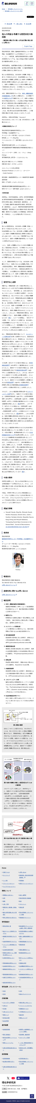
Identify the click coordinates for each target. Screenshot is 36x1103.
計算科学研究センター (8, 958)
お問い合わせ (22, 872)
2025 (20, 991)
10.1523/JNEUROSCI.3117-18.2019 (17, 527)
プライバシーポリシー (8, 883)
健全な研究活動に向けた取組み (10, 913)
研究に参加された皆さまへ (10, 917)
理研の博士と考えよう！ (25, 1002)
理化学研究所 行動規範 (25, 898)
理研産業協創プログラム (25, 941)
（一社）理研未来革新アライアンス (26, 1044)
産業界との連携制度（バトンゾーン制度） (26, 1030)
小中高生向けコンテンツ (25, 1011)
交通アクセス (6, 872)
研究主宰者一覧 (7, 926)
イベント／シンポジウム (25, 1005)
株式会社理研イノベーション (10, 1038)
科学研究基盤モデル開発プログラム (26, 932)
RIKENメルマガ (24, 1078)
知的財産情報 (6, 1029)
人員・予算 (6, 904)
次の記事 (28, 24)
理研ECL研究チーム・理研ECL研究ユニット (10, 954)
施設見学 (21, 1015)
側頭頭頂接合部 (22, 370)
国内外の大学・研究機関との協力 (26, 1049)
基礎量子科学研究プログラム (10, 937)
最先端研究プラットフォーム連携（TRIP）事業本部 (26, 927)
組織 (4, 901)
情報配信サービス (24, 1008)
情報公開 (21, 907)
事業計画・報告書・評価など (10, 908)
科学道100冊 (6, 1018)
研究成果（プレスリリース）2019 (13, 11)
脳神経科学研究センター (9, 539)
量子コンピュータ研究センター (26, 959)
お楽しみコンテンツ (8, 1011)
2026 (4, 991)
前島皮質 (10, 382)
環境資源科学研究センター (10, 974)
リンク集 (5, 880)
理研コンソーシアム (8, 1043)
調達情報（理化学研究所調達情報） (26, 876)
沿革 (4, 898)
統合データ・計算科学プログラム (10, 932)
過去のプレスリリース (25, 994)
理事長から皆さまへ (8, 895)
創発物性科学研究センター (26, 974)
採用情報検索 (6, 1058)
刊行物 (4, 1008)
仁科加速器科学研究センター (26, 978)
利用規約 (21, 880)
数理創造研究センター (25, 953)
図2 (19, 404)
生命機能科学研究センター (26, 966)
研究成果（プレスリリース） (15, 9)
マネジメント (22, 904)
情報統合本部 (22, 963)
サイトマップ (6, 875)
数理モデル (8, 98)
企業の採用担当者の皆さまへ (10, 1049)
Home (3, 9)
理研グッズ (6, 1015)
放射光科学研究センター (9, 982)
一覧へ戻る (19, 24)
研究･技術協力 (6, 1034)
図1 (10, 317)
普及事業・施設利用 (24, 1034)
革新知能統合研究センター (10, 963)
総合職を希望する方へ (8, 1061)
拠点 (20, 901)
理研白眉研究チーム (24, 949)
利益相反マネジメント (25, 917)
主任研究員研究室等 (8, 949)
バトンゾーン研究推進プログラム (10, 945)
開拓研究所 (22, 944)
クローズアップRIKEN (8, 1002)
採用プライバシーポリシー (26, 883)
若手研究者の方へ (24, 1058)
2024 (4, 994)
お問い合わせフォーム (8, 585)
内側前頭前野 (24, 385)
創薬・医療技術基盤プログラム (26, 937)
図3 (23, 471)
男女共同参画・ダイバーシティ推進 (26, 913)
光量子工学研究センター (9, 977)
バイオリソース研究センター (26, 970)
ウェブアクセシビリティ (9, 886)
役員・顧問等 (22, 895)
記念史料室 (6, 1021)
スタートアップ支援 (24, 1037)
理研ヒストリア (23, 1018)
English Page (28, 46)
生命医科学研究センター (9, 966)
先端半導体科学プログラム (10, 941)
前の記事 (9, 24)
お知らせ (5, 1005)
